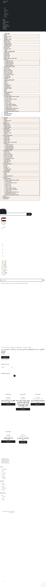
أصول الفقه (6, 59)
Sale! (5, 8)
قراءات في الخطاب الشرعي (11, 99)
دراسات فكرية (8, 101)
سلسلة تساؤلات (8, 106)
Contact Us (6, 13)
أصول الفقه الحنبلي (9, 64)
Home (5, 9)
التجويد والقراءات (7, 85)
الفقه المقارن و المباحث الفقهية (10, 58)
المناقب (5, 50)
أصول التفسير (7, 86)
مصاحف (5, 81)
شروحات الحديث (7, 69)
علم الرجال (6, 78)
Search (29, 214)
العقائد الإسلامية (8, 88)
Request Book (6, 14)
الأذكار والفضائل (7, 41)
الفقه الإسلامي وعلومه (9, 51)
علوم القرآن (6, 83)
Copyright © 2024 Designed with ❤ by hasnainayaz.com (8, 512)
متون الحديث (6, 67)
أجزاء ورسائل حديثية (8, 71)
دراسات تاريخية (8, 102)
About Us (5, 17)
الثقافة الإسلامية (7, 94)
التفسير (5, 82)
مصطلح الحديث (7, 75)
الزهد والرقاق (6, 40)
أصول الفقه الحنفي (9, 60)
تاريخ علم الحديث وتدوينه (9, 74)
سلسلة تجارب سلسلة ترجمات (11, 105)
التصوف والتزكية (7, 43)
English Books (8, 113)
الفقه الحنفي (6, 52)
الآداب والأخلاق (7, 39)
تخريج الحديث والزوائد (8, 70)
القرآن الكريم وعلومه (9, 79)
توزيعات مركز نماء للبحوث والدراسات (11, 96)
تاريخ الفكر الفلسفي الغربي (10, 104)
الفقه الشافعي (7, 55)
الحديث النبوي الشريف (9, 66)
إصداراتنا (6, 112)
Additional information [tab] (5, 364)
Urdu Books (7, 115)
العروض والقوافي (7, 36)
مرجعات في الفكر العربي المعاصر (12, 110)
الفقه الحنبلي (6, 56)
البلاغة (5, 35)
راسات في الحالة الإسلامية (10, 109)
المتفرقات (6, 93)
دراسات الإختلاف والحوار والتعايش (12, 108)
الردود (5, 89)
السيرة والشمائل (7, 46)
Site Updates (6, 10)
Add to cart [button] (23, 442)
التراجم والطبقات (7, 48)
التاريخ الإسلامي (7, 44)
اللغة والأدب (7, 33)
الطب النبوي (6, 47)
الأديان (5, 90)
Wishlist (5, 15)
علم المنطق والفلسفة (8, 92)
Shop (5, 11)
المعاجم (5, 37)
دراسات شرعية (8, 97)
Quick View (8, 397)
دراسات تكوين (8, 100)
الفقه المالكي (6, 54)
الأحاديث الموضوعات (8, 73)
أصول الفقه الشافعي (9, 63)
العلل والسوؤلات (7, 77)
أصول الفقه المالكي (9, 62)
